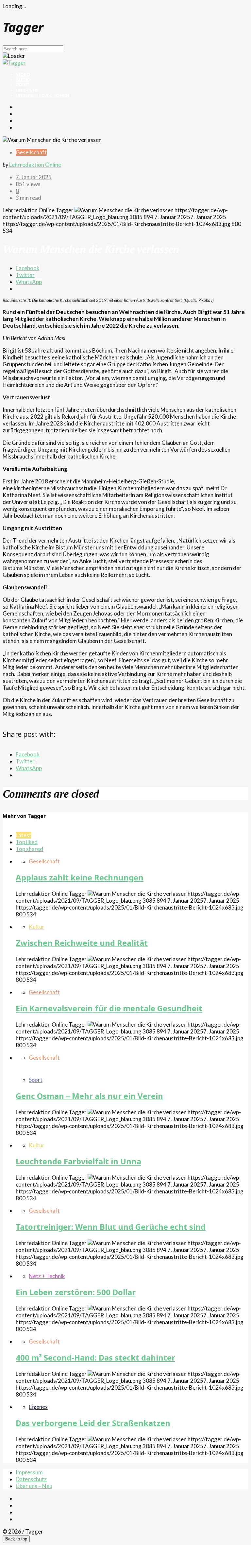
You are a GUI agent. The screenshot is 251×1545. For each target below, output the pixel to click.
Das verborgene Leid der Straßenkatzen (93, 1422)
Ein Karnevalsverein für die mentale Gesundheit (109, 1008)
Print (23, 84)
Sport (35, 1079)
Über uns (27, 90)
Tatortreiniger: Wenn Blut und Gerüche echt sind (111, 1226)
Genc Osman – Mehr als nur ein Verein (89, 1095)
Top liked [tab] (27, 842)
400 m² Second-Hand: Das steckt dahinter (95, 1357)
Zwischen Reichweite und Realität (82, 942)
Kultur (36, 926)
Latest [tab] (23, 835)
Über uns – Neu (34, 1486)
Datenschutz (31, 1479)
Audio (23, 79)
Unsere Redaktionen (42, 95)
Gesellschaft (31, 152)
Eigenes (38, 1406)
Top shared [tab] (29, 848)
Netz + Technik (47, 1276)
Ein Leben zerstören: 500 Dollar (76, 1292)
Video (23, 74)
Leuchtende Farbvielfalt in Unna (78, 1161)
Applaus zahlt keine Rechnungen (79, 877)
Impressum (29, 1472)
